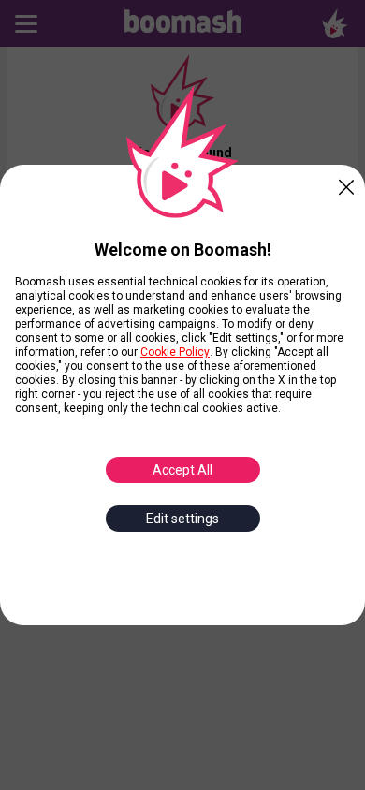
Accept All (182, 469)
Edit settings (182, 518)
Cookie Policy (175, 351)
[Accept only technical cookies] (346, 183)
